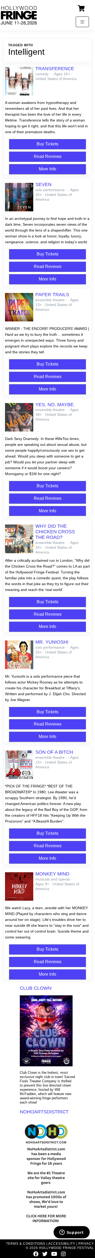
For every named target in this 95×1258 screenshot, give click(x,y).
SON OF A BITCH (54, 752)
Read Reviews (47, 156)
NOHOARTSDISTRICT (44, 1111)
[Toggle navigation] (82, 21)
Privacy (86, 1244)
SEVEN (43, 184)
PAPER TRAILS (52, 294)
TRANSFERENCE (54, 68)
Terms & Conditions (25, 1244)
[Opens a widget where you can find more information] (71, 1232)
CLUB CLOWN (35, 988)
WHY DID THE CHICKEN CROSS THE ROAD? (55, 531)
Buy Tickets (47, 144)
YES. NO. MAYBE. (55, 404)
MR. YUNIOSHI (51, 642)
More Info (47, 169)
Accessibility (61, 1244)
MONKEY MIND (52, 874)
